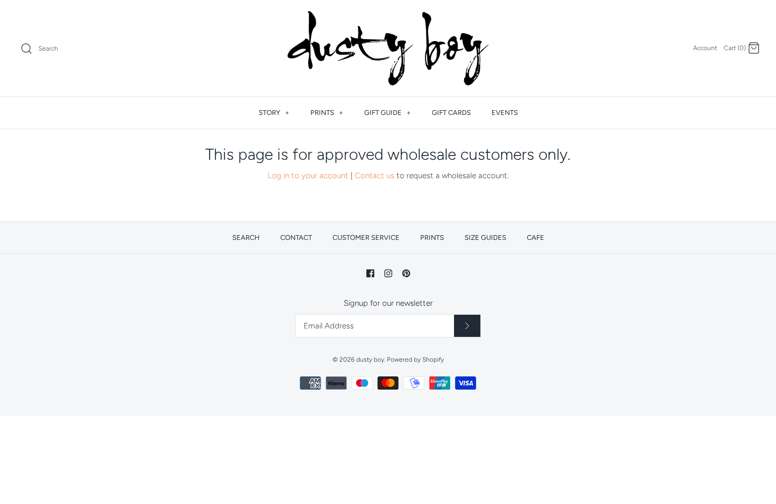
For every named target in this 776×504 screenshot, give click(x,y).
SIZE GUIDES (485, 237)
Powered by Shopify (415, 359)
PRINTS (326, 113)
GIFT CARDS (451, 113)
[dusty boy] (388, 48)
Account (705, 48)
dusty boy (370, 359)
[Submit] (467, 326)
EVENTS (504, 113)
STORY (274, 113)
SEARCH (246, 237)
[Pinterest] (406, 273)
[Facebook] (370, 273)
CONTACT (296, 237)
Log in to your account (308, 175)
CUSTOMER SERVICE (366, 237)
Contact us (374, 175)
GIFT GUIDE (387, 113)
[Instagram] (388, 273)
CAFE (535, 237)
